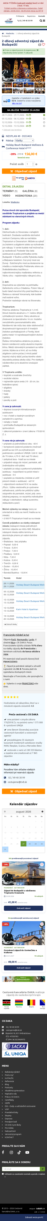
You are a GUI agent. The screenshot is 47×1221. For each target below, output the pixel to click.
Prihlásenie (20, 16)
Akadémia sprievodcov (14, 1090)
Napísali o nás (11, 1094)
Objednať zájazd (25, 171)
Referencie (9, 1081)
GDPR (7, 1103)
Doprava (8, 1118)
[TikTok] (19, 1154)
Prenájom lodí (11, 1122)
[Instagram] (11, 1153)
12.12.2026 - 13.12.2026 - (15, 122)
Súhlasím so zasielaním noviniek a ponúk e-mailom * (25, 1175)
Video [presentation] (6, 195)
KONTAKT (9, 1137)
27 (23, 844)
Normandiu (22, 639)
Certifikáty (9, 1100)
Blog (7, 1084)
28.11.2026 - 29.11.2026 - (15, 115)
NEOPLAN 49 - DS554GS (19, 136)
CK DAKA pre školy (13, 1125)
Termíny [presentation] (9, 191)
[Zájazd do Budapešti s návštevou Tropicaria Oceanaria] (23, 873)
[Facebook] (3, 1153)
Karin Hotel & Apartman (27, 609)
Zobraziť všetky (25, 3)
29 (36, 844)
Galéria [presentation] (29, 191)
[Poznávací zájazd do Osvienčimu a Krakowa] (23, 933)
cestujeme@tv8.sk (17, 782)
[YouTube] (27, 1153)
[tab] (15, 186)
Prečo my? (9, 1075)
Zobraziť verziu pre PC (34, 1217)
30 (42, 844)
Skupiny (8, 1115)
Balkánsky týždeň (12, 1072)
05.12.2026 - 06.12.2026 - (15, 119)
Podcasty (9, 1087)
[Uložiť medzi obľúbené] (43, 44)
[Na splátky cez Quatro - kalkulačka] (23, 178)
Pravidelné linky (11, 1112)
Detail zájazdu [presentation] (13, 186)
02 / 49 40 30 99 (26, 21)
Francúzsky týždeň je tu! (16, 635)
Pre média (9, 1128)
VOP (7, 1109)
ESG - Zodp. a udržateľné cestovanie (20, 1106)
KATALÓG (9, 1078)
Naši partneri (10, 1131)
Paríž (13, 639)
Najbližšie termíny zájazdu (23, 110)
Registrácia (31, 16)
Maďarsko (10, 33)
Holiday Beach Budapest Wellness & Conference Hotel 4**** (24, 147)
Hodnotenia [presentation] (26, 195)
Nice (13, 642)
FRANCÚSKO (28, 683)
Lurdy (31, 639)
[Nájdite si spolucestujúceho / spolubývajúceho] (23, 979)
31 (5, 849)
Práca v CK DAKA (12, 1097)
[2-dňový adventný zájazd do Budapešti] (23, 70)
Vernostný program (13, 1134)
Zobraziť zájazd (23, 908)
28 (30, 844)
